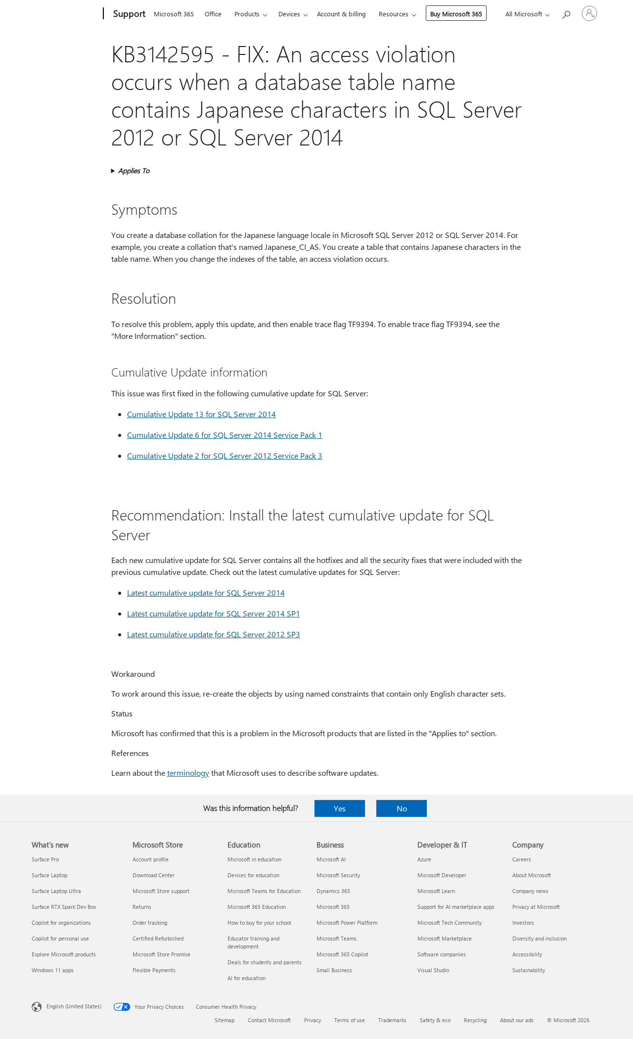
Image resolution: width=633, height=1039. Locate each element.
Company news (530, 891)
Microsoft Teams (336, 938)
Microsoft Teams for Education (264, 891)
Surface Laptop (49, 875)
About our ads (517, 1020)
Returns (142, 906)
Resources (393, 13)
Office (213, 13)
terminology (188, 772)
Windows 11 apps (53, 970)
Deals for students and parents (264, 962)
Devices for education (253, 875)
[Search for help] (566, 12)
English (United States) (73, 1006)
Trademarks (392, 1020)
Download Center (154, 875)
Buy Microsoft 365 (456, 13)
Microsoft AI (331, 859)
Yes (340, 808)
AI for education (246, 978)
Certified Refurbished (158, 938)
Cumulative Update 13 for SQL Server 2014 (201, 414)
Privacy (312, 1020)
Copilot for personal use (60, 938)
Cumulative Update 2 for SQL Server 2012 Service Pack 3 (224, 455)
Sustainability (528, 970)
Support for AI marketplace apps (456, 906)
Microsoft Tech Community (449, 922)
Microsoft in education (254, 859)
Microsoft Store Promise (161, 954)
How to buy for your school (259, 922)
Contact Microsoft (269, 1020)
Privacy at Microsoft (536, 906)
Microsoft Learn (436, 891)
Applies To (133, 170)
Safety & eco (435, 1020)
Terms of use (349, 1020)
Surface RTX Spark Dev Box (64, 906)
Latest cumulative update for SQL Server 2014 (206, 592)
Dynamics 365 (333, 891)
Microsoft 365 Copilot (342, 954)
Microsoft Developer (441, 875)
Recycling (475, 1020)
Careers (521, 859)
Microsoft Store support (161, 891)
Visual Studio (433, 970)
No (402, 808)
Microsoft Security (338, 875)
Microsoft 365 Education (256, 906)
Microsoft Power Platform (346, 922)
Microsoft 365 (174, 13)
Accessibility (527, 954)
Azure (424, 859)
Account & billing (341, 13)
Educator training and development (253, 942)
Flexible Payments (154, 970)
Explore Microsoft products (64, 954)
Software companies (441, 954)
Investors (523, 922)
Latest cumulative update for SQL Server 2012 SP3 (213, 634)
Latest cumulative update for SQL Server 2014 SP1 (213, 613)
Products (247, 13)
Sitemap (224, 1020)
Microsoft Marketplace (444, 938)
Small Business (334, 970)
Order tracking (150, 922)
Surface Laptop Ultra (56, 891)
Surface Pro (45, 859)
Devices (289, 13)
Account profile (151, 859)
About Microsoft (531, 875)
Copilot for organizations (61, 922)
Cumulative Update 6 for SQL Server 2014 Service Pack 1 (224, 434)
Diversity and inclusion (539, 938)
